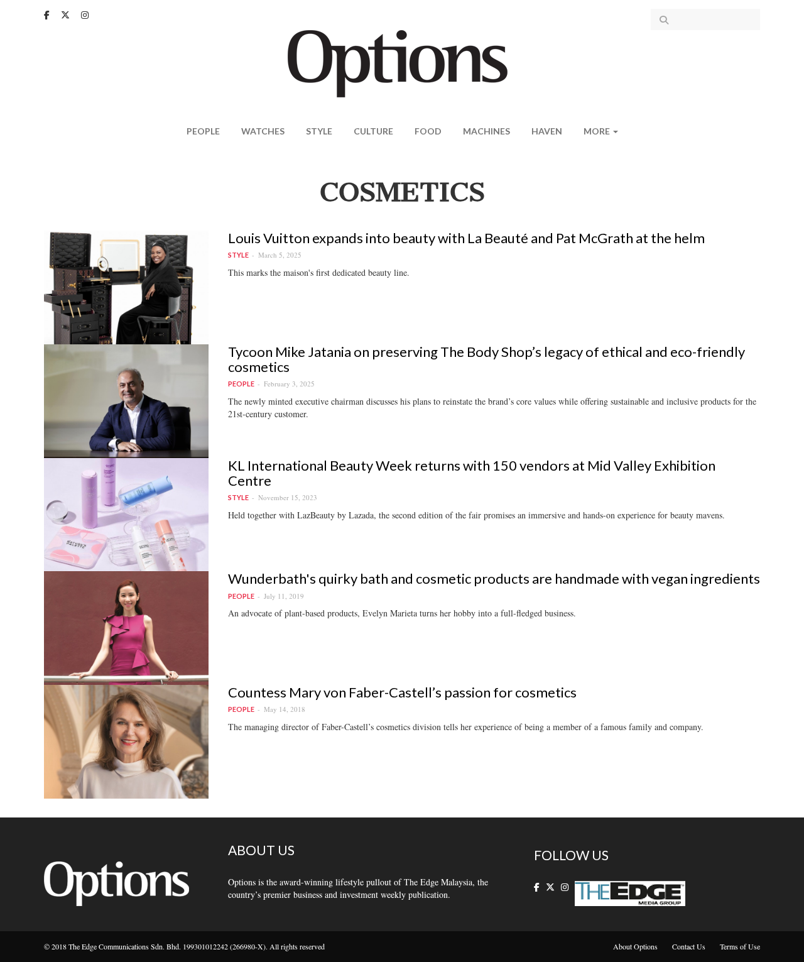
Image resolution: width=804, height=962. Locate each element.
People (203, 131)
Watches (263, 131)
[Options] (402, 62)
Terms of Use (740, 946)
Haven (546, 131)
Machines (486, 131)
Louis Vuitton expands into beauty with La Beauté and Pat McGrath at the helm (466, 237)
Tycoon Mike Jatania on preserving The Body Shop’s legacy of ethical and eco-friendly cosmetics (486, 359)
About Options (635, 946)
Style (319, 131)
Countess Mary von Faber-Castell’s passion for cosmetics (402, 692)
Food (428, 131)
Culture (373, 131)
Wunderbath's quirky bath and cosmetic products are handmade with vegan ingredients (494, 578)
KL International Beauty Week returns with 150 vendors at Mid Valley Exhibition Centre (471, 473)
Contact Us (688, 946)
